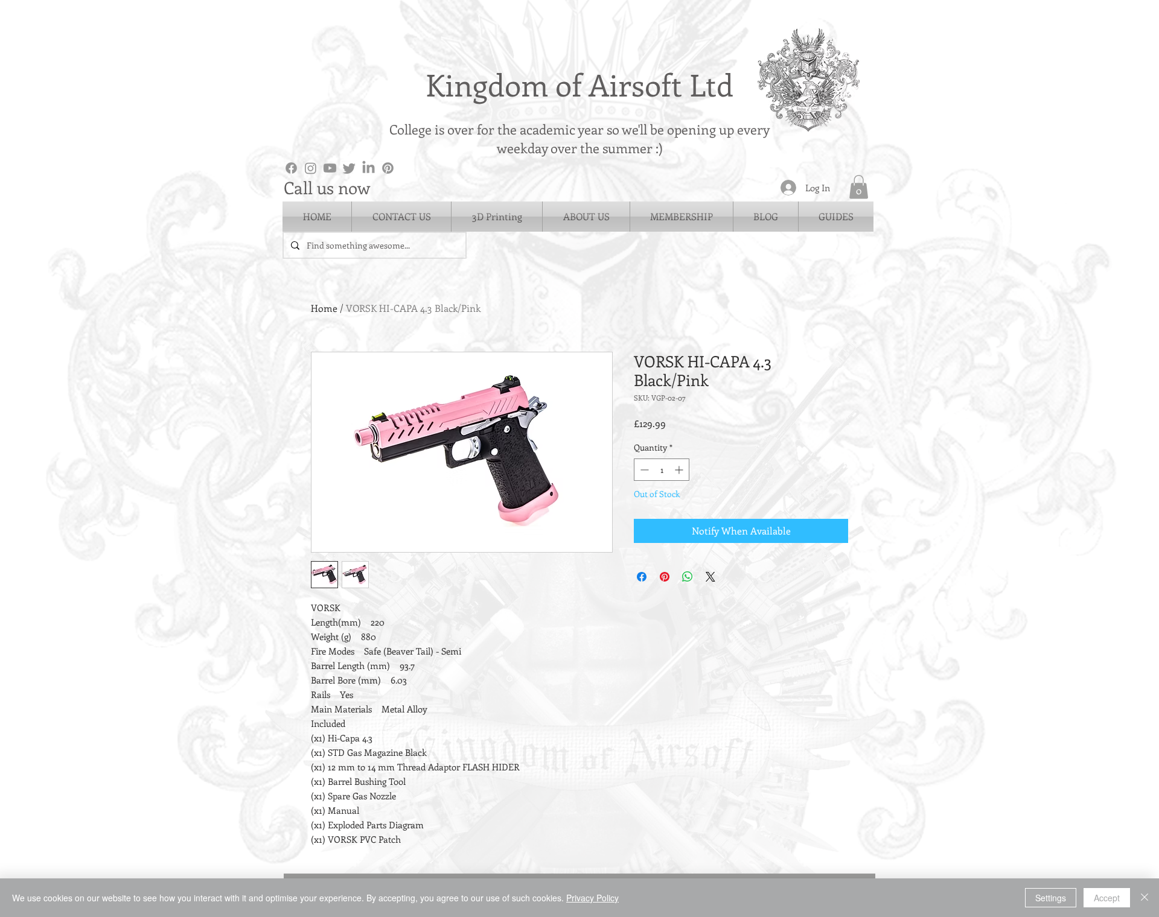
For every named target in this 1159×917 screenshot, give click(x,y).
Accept (1107, 898)
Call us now (327, 187)
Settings (1050, 898)
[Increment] (680, 469)
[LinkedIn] (368, 168)
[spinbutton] (661, 469)
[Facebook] (291, 168)
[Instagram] (310, 168)
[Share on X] (710, 577)
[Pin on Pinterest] (664, 577)
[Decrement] (643, 469)
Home (324, 308)
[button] (859, 186)
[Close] (1144, 897)
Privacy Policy (592, 898)
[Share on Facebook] (641, 577)
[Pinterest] (387, 168)
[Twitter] (349, 168)
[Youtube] (329, 168)
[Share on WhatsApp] (687, 577)
